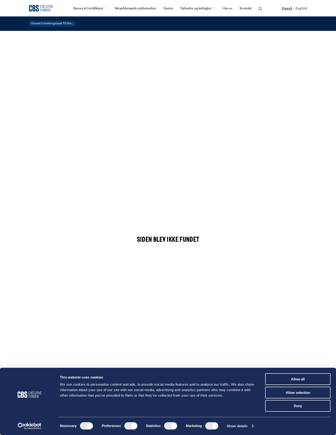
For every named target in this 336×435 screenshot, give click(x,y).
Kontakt (246, 8)
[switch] (130, 426)
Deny (298, 406)
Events (168, 8)
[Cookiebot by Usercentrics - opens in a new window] (30, 426)
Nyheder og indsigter (195, 8)
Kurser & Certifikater (88, 8)
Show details (237, 426)
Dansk (287, 9)
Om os (227, 8)
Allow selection (298, 393)
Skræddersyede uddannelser (135, 8)
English (301, 8)
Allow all (298, 379)
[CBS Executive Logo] (41, 8)
